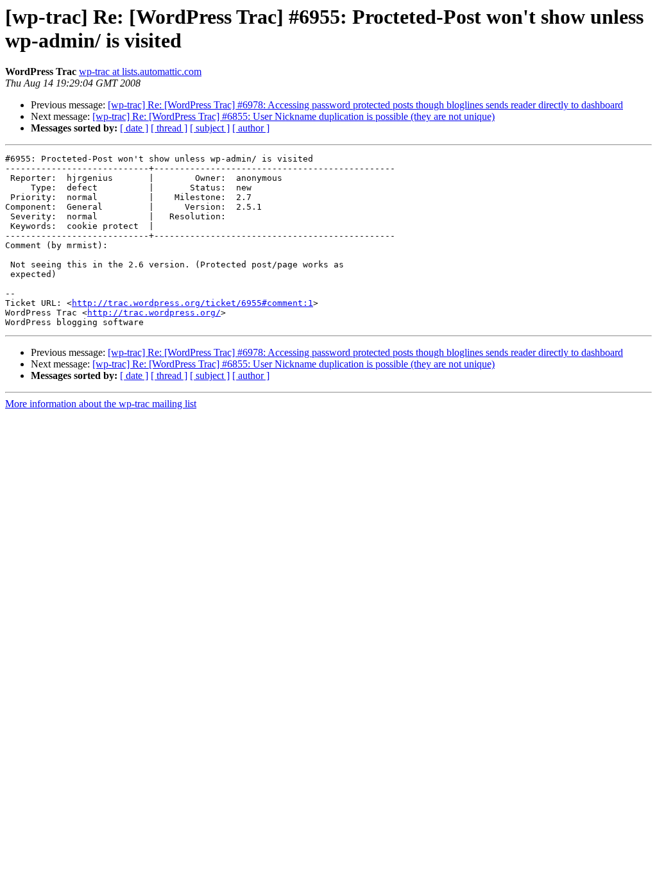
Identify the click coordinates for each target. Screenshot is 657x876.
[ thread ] (169, 127)
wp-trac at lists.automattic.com (140, 71)
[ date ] (134, 127)
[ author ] (250, 127)
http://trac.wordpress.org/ (154, 312)
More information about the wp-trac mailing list (100, 403)
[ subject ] (210, 127)
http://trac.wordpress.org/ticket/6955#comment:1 (192, 303)
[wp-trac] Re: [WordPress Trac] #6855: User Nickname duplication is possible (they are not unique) (293, 116)
